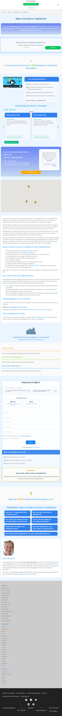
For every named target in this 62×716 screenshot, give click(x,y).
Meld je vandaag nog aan (38, 317)
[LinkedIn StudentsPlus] (29, 704)
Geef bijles (31, 7)
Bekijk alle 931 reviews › (11, 142)
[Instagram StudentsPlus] (26, 700)
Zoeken (53, 47)
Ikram (7, 285)
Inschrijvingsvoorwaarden (33, 693)
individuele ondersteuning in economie (34, 309)
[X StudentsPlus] (36, 700)
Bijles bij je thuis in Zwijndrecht (13, 163)
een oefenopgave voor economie (17, 307)
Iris (42, 289)
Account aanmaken (31, 172)
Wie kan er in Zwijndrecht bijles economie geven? (16, 513)
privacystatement (26, 436)
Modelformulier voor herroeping (11, 696)
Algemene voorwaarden (9, 693)
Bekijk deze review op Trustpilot (14, 137)
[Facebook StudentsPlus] (31, 700)
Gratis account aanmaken (31, 4)
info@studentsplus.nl (41, 710)
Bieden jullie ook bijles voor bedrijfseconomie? (15, 528)
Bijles (10, 12)
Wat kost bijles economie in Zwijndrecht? (42, 513)
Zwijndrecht (17, 12)
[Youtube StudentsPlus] (33, 704)
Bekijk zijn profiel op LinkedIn (28, 574)
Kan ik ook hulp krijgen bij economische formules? (42, 520)
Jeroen (55, 562)
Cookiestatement (25, 696)
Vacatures (44, 693)
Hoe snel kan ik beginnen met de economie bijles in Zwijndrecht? (16, 520)
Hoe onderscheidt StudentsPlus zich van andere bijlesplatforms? (27, 534)
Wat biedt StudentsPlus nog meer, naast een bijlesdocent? (43, 528)
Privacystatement (21, 693)
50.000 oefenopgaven (29, 252)
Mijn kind (12, 403)
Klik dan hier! (36, 447)
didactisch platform (33, 265)
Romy (50, 293)
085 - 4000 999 (21, 710)
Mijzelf (31, 402)
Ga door (30, 442)
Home (5, 12)
